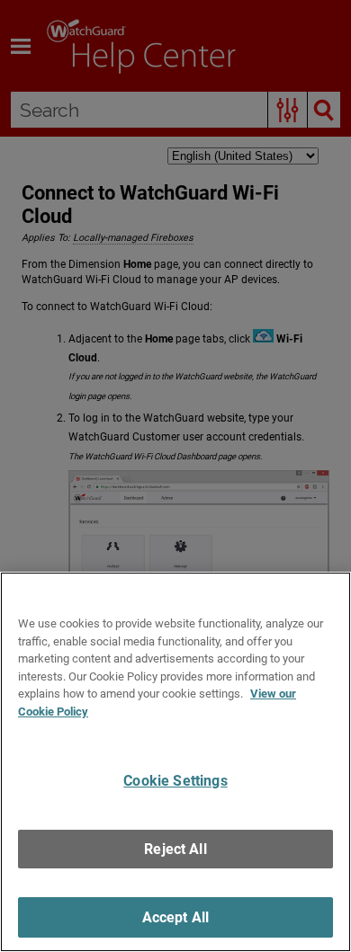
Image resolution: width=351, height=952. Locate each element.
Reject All (175, 849)
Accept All (176, 917)
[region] (175, 762)
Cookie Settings (175, 780)
